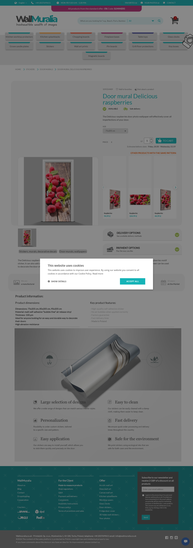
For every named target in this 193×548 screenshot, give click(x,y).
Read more (98, 273)
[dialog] (96, 274)
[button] (57, 281)
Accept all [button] (132, 281)
